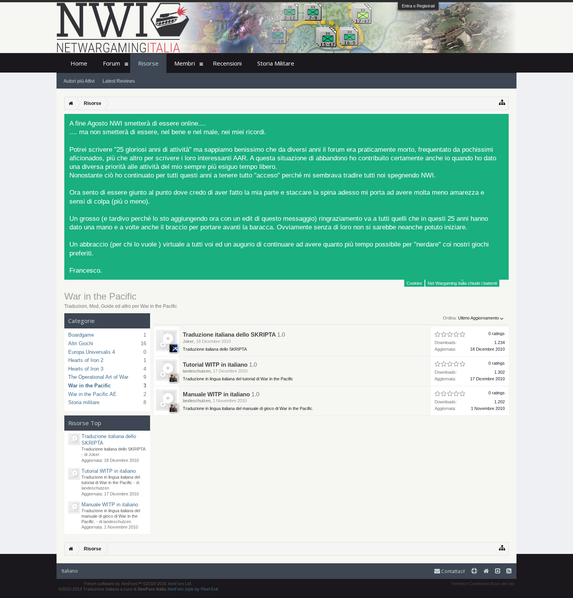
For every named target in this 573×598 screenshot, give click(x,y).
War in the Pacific (89, 386)
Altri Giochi (80, 343)
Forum (111, 63)
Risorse (148, 63)
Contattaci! (452, 571)
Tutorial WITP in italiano (108, 471)
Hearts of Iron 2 (85, 360)
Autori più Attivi (79, 81)
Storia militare (83, 402)
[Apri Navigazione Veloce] (502, 102)
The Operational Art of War (98, 377)
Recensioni (227, 63)
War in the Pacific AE (92, 394)
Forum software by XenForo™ (138, 583)
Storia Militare (275, 63)
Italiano (70, 571)
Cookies (414, 283)
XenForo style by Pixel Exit (192, 589)
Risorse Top (84, 423)
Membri (184, 63)
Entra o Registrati (418, 6)
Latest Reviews (119, 81)
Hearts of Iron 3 (85, 369)
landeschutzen (196, 371)
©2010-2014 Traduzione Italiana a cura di (112, 589)
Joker (188, 341)
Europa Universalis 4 (91, 352)
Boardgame (81, 335)
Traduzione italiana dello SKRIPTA (229, 335)
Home (79, 63)
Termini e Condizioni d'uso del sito (483, 583)
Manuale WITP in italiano (109, 505)
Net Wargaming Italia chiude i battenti (462, 283)
